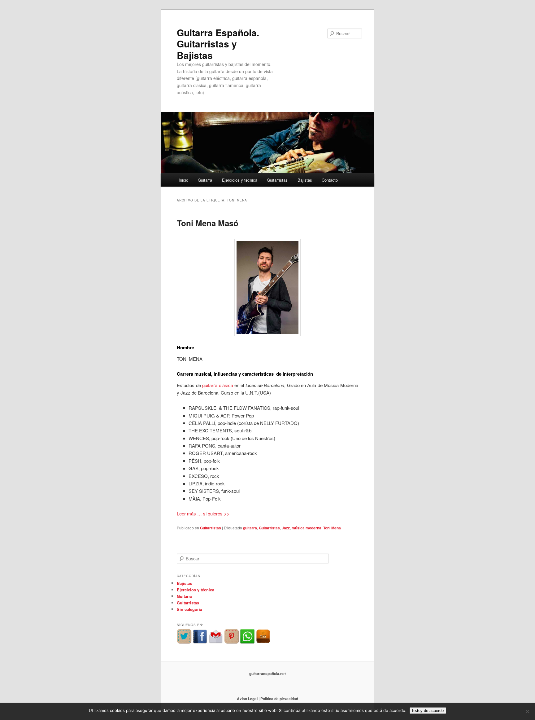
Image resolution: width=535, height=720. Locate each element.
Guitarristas (277, 180)
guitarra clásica (217, 385)
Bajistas (305, 180)
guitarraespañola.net (267, 673)
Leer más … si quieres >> (203, 513)
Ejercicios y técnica (239, 180)
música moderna (306, 528)
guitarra (250, 528)
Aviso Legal (247, 698)
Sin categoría (189, 609)
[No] (527, 711)
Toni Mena (332, 528)
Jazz (286, 528)
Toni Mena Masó (207, 223)
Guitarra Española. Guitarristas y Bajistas (218, 44)
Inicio (183, 180)
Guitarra (205, 180)
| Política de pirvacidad (278, 698)
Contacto (330, 180)
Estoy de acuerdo (428, 710)
